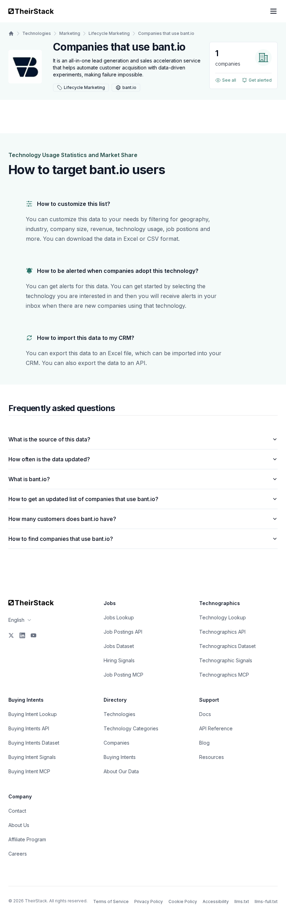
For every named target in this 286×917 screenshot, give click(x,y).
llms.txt (241, 901)
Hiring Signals (119, 660)
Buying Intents (120, 757)
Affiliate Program (27, 839)
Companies (116, 743)
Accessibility (216, 901)
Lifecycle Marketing (109, 33)
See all (229, 80)
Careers (17, 854)
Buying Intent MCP (29, 771)
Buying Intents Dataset (33, 743)
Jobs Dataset (119, 646)
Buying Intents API (28, 728)
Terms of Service (111, 901)
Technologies (36, 33)
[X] (11, 635)
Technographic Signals (225, 660)
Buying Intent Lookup (32, 714)
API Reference (216, 728)
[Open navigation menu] (273, 11)
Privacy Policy (148, 901)
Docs (205, 714)
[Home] (11, 33)
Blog (204, 743)
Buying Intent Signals (32, 757)
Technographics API (222, 632)
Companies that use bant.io (166, 33)
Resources (211, 757)
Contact (17, 811)
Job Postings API (123, 632)
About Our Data (121, 771)
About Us (18, 825)
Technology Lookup (222, 617)
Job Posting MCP (123, 675)
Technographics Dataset (227, 646)
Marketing (69, 33)
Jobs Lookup (119, 617)
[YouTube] (33, 635)
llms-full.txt (266, 901)
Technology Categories (131, 728)
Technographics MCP (224, 675)
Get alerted (260, 80)
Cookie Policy (182, 901)
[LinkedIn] (22, 635)
